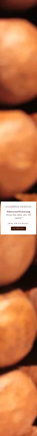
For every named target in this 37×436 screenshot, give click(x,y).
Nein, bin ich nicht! (18, 223)
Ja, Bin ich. (18, 228)
